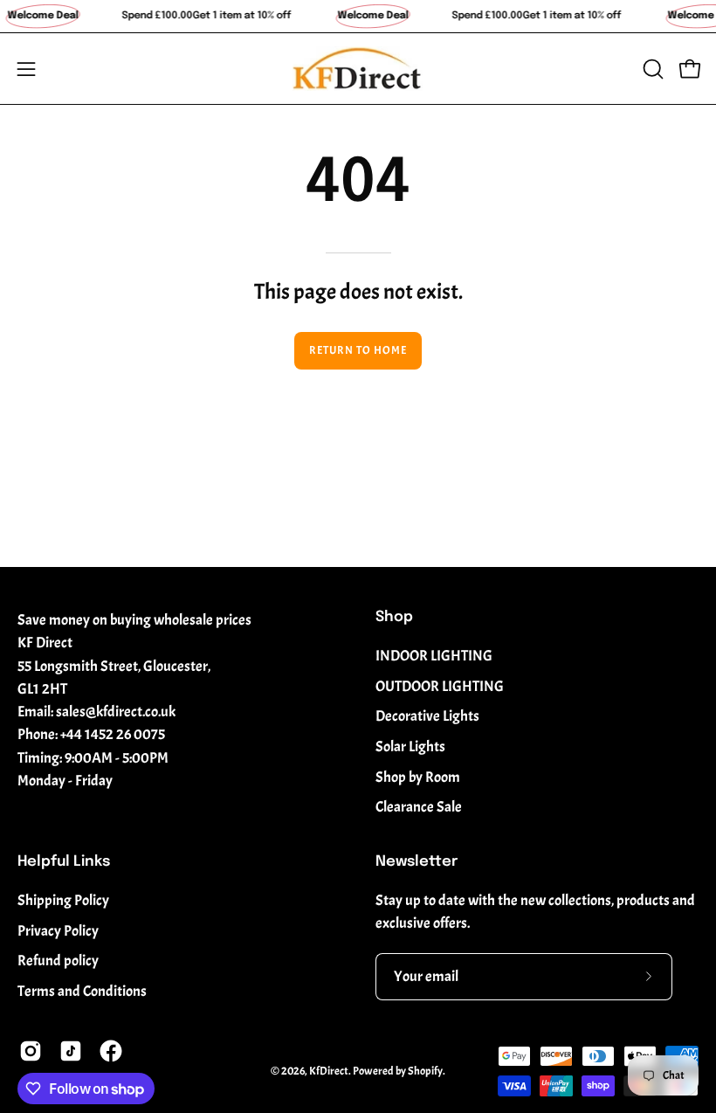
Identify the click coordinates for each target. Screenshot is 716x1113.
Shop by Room (417, 777)
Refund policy (58, 961)
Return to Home (357, 350)
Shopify (425, 1071)
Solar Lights (410, 746)
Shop (394, 617)
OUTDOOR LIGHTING (439, 686)
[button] (651, 69)
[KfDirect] (358, 68)
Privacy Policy (58, 931)
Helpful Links (63, 861)
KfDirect (328, 1071)
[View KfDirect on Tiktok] (71, 1051)
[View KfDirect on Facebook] (111, 1051)
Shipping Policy (63, 900)
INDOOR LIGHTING (433, 655)
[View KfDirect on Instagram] (30, 1051)
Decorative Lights (427, 716)
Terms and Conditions (82, 991)
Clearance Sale (418, 807)
